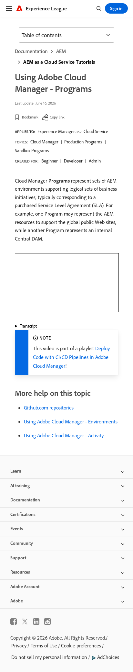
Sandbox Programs (32, 150)
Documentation (31, 51)
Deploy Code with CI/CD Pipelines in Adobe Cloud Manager (71, 357)
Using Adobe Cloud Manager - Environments (71, 421)
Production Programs (83, 142)
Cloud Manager (44, 142)
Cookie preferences (81, 645)
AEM (61, 51)
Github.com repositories (49, 407)
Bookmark (30, 117)
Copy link (57, 117)
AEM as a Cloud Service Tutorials (59, 62)
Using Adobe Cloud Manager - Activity (64, 435)
